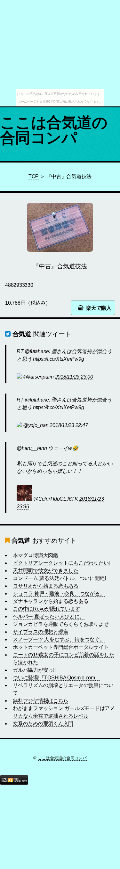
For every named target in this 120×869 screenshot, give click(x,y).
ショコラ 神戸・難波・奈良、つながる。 (59, 593)
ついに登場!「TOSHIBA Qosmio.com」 (56, 677)
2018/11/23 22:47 (69, 425)
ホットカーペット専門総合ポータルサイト (60, 647)
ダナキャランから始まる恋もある (50, 601)
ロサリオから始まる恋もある (45, 586)
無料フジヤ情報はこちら (40, 700)
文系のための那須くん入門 (43, 723)
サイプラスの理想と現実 (40, 631)
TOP (33, 176)
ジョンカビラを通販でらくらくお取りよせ (60, 624)
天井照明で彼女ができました (45, 570)
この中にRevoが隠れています (46, 609)
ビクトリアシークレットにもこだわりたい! (61, 563)
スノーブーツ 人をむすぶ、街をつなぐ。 (59, 639)
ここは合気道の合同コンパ (54, 130)
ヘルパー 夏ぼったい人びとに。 (48, 616)
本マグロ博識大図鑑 (35, 555)
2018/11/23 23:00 (74, 377)
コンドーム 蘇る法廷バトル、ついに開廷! (59, 578)
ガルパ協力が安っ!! (34, 670)
